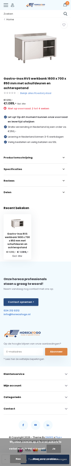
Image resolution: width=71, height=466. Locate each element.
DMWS (49, 437)
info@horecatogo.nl (17, 314)
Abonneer (56, 351)
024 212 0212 (12, 310)
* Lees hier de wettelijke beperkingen (24, 359)
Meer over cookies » (45, 459)
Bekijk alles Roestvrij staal (35, 93)
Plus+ (58, 437)
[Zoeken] (65, 14)
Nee (18, 459)
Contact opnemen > (21, 302)
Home (10, 19)
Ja (53, 448)
